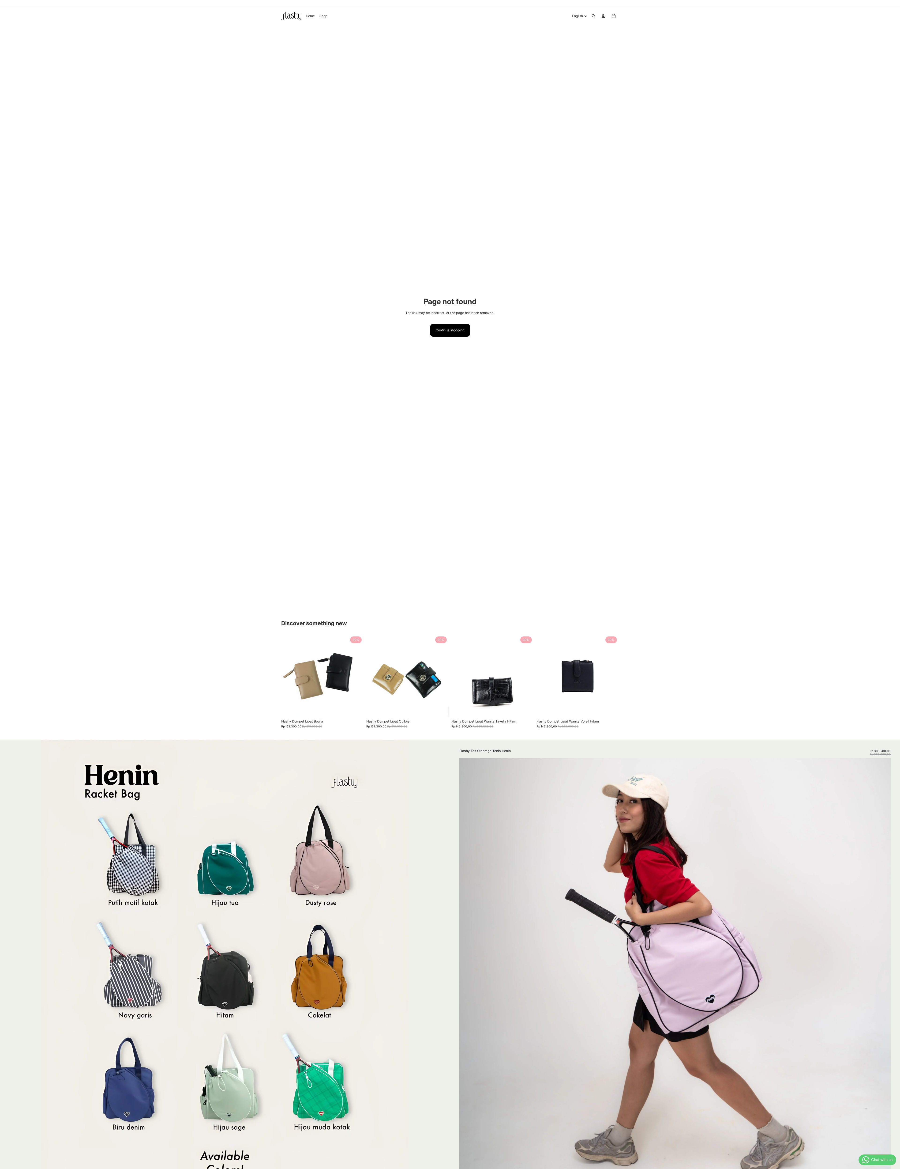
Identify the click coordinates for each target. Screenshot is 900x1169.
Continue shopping (450, 330)
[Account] (603, 16)
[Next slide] (356, 675)
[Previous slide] (288, 675)
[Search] (593, 16)
